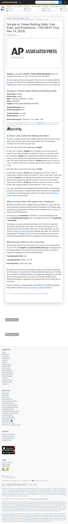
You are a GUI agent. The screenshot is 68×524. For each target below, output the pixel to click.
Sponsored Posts (7, 399)
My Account (5, 354)
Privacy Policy (6, 464)
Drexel (12, 141)
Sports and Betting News (18, 18)
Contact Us (5, 384)
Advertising (5, 397)
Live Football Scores (8, 438)
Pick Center (5, 356)
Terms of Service (7, 462)
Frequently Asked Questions (11, 411)
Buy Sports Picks (7, 380)
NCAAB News (10, 35)
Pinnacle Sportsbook (8, 434)
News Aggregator (7, 374)
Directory (5, 360)
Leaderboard (6, 358)
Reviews (4, 362)
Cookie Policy (6, 466)
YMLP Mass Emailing (8, 419)
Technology (5, 393)
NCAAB (27, 18)
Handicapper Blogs (8, 409)
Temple (57, 139)
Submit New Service (8, 403)
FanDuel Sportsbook (8, 436)
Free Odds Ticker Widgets (10, 413)
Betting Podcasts (7, 376)
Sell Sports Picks (7, 382)
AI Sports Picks (6, 440)
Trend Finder (6, 368)
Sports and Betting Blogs (10, 407)
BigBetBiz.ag (40, 122)
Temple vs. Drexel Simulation (23, 231)
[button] (65, 2)
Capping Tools (6, 364)
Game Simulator (7, 370)
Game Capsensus (7, 372)
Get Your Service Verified (9, 401)
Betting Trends (6, 366)
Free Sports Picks (7, 415)
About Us (5, 378)
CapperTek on (6, 421)
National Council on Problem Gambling (37, 287)
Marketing (5, 395)
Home (4, 352)
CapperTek (9, 18)
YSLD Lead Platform (8, 417)
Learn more (45, 293)
